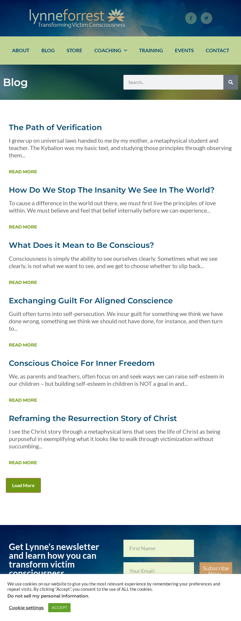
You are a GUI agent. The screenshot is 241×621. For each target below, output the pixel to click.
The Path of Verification (55, 127)
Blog (48, 50)
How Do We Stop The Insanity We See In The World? (112, 190)
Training (151, 50)
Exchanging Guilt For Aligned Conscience (91, 300)
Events (184, 50)
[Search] (230, 82)
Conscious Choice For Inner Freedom (82, 363)
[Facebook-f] (191, 18)
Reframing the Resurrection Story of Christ (93, 418)
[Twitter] (206, 18)
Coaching (107, 50)
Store (74, 50)
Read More (23, 171)
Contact (217, 50)
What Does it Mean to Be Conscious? (81, 245)
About (20, 50)
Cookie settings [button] (26, 607)
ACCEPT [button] (59, 607)
